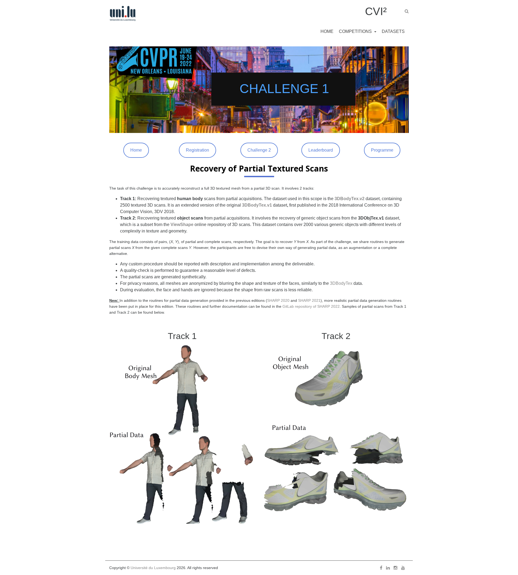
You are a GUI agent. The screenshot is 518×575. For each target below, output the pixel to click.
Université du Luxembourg (153, 568)
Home (327, 31)
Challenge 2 (259, 150)
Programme (382, 150)
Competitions (356, 31)
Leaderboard (320, 150)
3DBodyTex (341, 283)
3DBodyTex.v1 (257, 205)
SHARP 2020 (278, 300)
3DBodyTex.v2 (349, 198)
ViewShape (182, 224)
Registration (197, 150)
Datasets (393, 31)
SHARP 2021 (309, 300)
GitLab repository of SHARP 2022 (311, 306)
